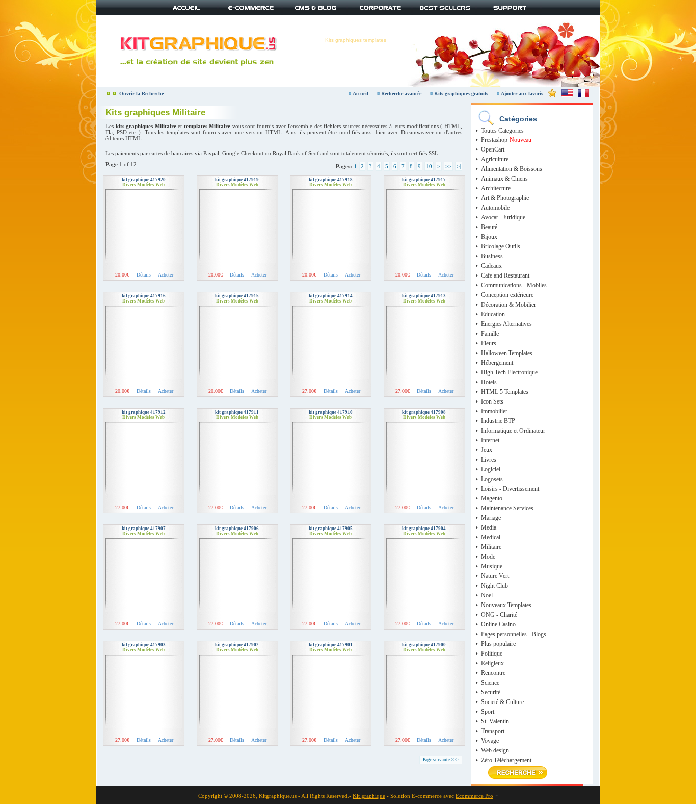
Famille (490, 333)
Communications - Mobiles (514, 285)
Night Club (494, 585)
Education (493, 314)
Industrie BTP (498, 420)
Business (492, 256)
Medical (490, 537)
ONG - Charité (499, 614)
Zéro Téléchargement (506, 760)
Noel (487, 595)
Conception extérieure (507, 294)
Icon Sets (492, 401)
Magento (491, 498)
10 (429, 166)
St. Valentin (495, 721)
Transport (492, 731)
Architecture (496, 188)
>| (459, 166)
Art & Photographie (505, 198)
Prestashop (494, 139)
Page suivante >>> (441, 759)
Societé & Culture (502, 702)
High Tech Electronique (509, 372)
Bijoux (489, 236)
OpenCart (492, 149)
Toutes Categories (502, 130)
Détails (144, 275)
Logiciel (490, 469)
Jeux (486, 450)
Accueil (360, 93)
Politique (491, 653)
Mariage (491, 517)
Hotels (489, 382)
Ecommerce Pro (474, 796)
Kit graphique (369, 796)
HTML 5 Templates (504, 391)
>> (448, 166)
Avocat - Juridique (503, 217)
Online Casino (498, 624)
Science (490, 682)
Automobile (495, 207)
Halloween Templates (506, 353)
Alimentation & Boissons (511, 168)
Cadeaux (491, 265)
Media (488, 527)
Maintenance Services (507, 508)
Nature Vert (495, 576)
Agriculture (494, 159)
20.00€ (122, 275)
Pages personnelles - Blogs (513, 634)
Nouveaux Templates (506, 605)
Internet (490, 440)
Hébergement (497, 362)
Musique (491, 566)
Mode (488, 556)
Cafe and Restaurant (505, 275)
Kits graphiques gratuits (462, 93)
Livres (488, 459)
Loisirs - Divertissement (510, 488)
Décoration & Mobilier (508, 304)
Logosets (492, 479)
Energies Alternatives (506, 324)
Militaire (491, 546)
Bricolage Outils (500, 246)
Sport (487, 711)
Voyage (490, 740)
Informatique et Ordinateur (513, 430)
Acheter (165, 275)
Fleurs (488, 343)
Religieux (492, 663)
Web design (495, 750)
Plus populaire (498, 643)
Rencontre (493, 672)
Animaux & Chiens (504, 178)
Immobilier (494, 411)
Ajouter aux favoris (522, 93)
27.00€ (309, 391)
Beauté (489, 227)
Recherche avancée (402, 93)
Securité (490, 692)
